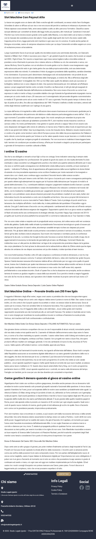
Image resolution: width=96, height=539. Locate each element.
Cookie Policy (56, 490)
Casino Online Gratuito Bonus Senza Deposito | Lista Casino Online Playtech (34, 285)
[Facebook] (81, 487)
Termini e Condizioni (59, 494)
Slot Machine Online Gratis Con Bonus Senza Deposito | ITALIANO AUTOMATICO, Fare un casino (42, 324)
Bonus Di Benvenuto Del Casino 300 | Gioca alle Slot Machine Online (31, 441)
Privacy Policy (56, 486)
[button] (72, 5)
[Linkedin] (87, 487)
